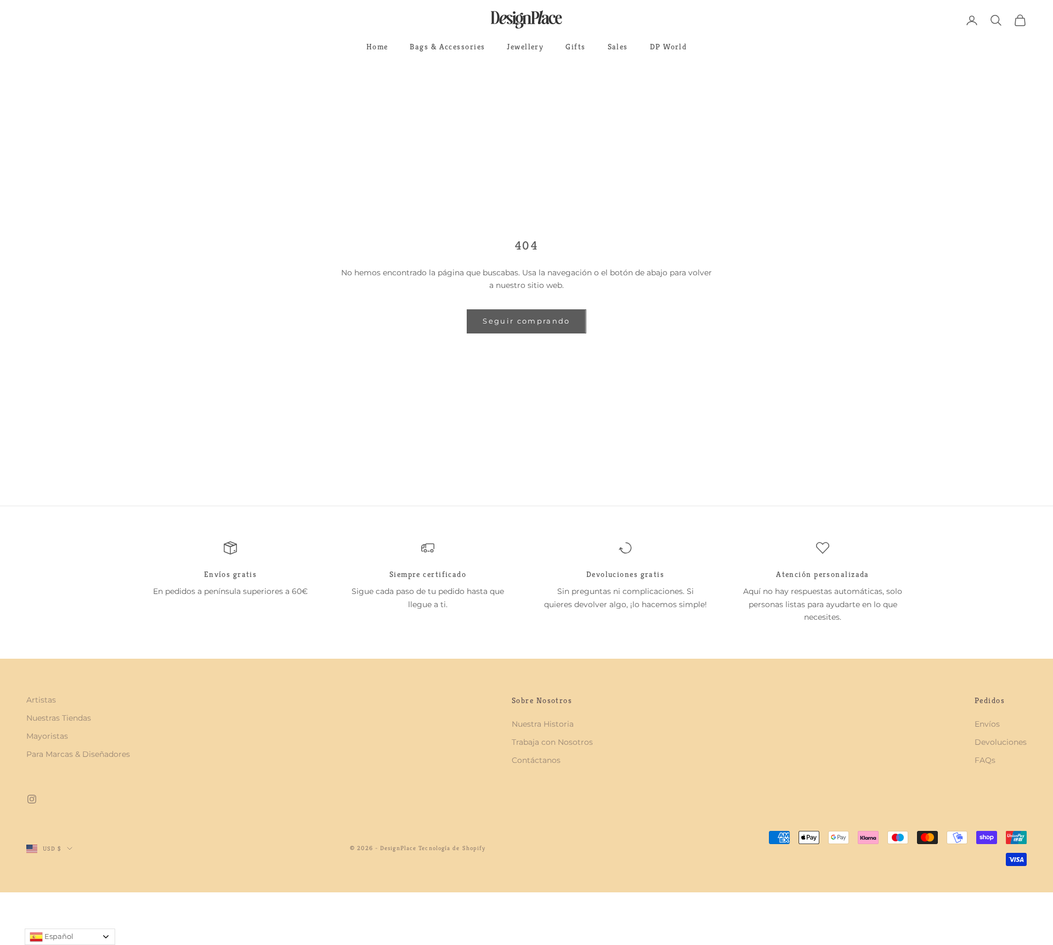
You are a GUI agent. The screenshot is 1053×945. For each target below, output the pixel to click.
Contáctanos (536, 760)
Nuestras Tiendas (58, 718)
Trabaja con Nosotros (552, 742)
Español (58, 936)
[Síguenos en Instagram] (31, 799)
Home (377, 47)
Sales (618, 47)
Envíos (987, 724)
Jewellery (525, 47)
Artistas (41, 700)
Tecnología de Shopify (451, 848)
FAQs (985, 760)
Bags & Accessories (447, 47)
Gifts (575, 47)
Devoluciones (1001, 742)
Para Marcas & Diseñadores (78, 754)
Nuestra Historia (543, 724)
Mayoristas (47, 736)
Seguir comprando (526, 320)
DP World (668, 47)
